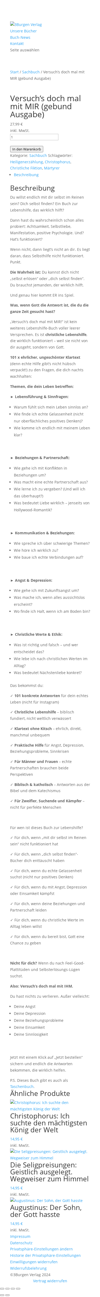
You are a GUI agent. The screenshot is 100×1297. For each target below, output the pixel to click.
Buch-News (20, 37)
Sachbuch (31, 71)
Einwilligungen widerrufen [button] (34, 1261)
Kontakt (17, 43)
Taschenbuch (22, 1086)
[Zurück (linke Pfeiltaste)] (2, 1295)
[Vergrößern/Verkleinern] (2, 1289)
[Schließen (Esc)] (18, 1289)
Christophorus (57, 161)
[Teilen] (13, 1289)
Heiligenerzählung (26, 161)
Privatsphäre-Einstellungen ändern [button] (41, 1248)
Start (14, 71)
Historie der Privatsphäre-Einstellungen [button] (45, 1255)
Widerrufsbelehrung (28, 1268)
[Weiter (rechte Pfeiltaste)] (7, 1295)
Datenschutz (21, 1242)
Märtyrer (52, 168)
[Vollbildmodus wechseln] (7, 1289)
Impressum (20, 1236)
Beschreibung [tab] (26, 174)
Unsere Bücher (23, 30)
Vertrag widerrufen (50, 1280)
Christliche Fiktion (26, 168)
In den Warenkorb (26, 149)
